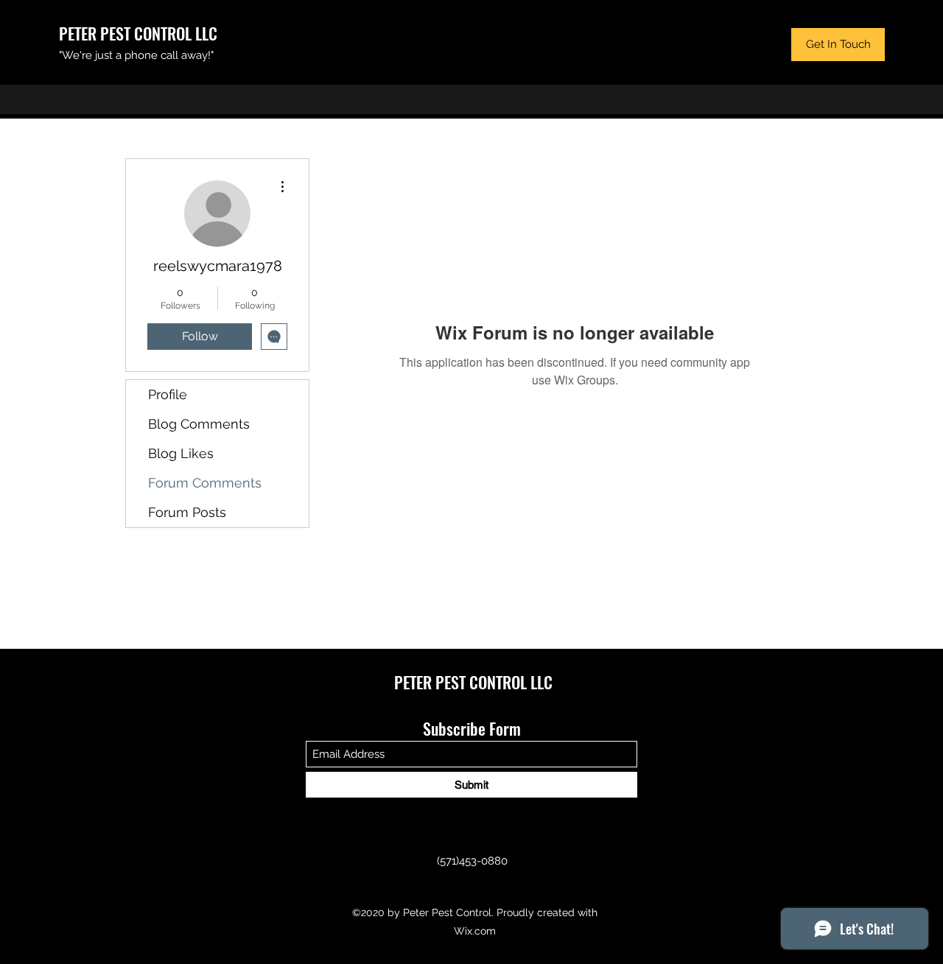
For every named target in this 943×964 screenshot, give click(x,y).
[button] (838, 44)
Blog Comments (199, 424)
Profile (167, 394)
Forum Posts (187, 512)
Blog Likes (181, 453)
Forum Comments (205, 482)
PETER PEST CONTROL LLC (138, 33)
